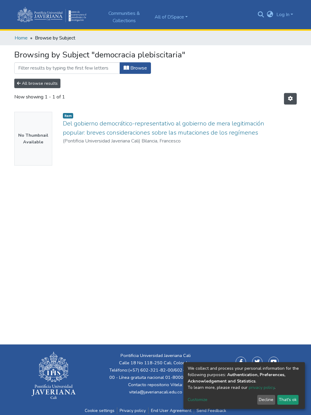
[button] (270, 14)
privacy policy (262, 387)
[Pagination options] (290, 99)
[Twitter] (257, 362)
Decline (266, 400)
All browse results (39, 83)
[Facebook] (241, 362)
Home (21, 38)
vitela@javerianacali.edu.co (155, 392)
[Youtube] (273, 362)
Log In (282, 14)
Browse (138, 68)
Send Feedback (211, 410)
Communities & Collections (124, 17)
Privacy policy (133, 410)
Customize (197, 400)
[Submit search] (261, 15)
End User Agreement (171, 410)
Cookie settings (99, 410)
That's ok (288, 400)
